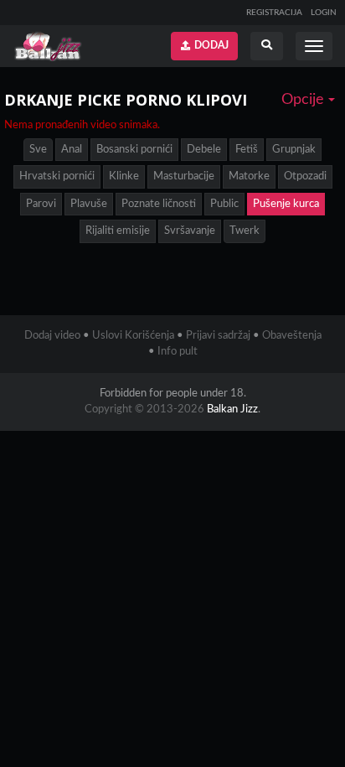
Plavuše (88, 204)
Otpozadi (305, 176)
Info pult (177, 351)
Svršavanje (189, 230)
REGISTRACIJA (274, 12)
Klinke (124, 176)
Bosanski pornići (134, 149)
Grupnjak (294, 149)
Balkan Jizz (232, 409)
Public (224, 204)
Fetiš (246, 149)
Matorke (249, 176)
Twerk (244, 230)
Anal (71, 149)
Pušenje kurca (286, 204)
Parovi (41, 204)
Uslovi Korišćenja (133, 335)
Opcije (304, 99)
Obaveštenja (292, 335)
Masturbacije (183, 176)
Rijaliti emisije (117, 230)
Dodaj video (52, 335)
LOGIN (324, 12)
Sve (38, 149)
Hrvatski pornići (57, 176)
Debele (204, 149)
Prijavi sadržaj (218, 335)
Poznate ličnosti (158, 204)
